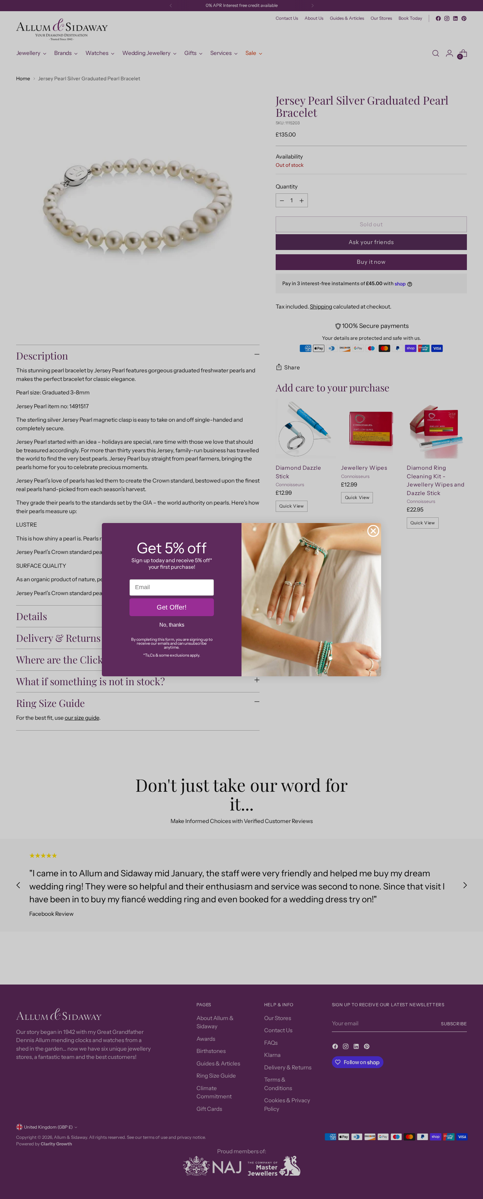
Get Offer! (172, 607)
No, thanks (171, 625)
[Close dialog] (373, 531)
